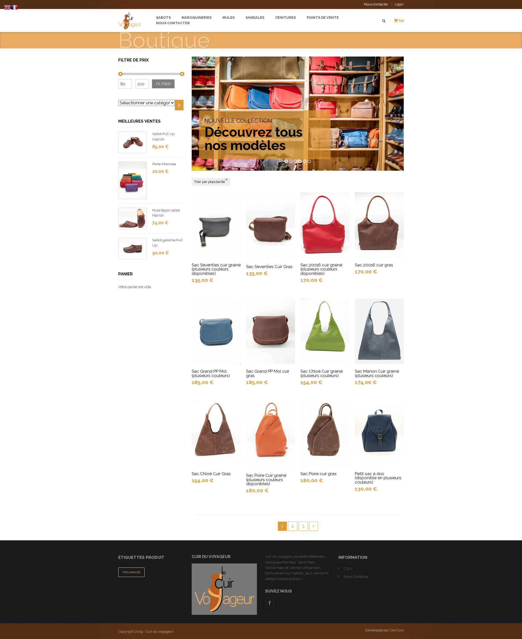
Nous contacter (376, 4)
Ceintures (285, 17)
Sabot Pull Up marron (163, 136)
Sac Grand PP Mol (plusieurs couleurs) (211, 373)
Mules (228, 17)
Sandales (255, 17)
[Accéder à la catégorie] (179, 105)
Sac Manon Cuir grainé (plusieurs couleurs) (377, 373)
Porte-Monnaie (164, 164)
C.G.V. (348, 568)
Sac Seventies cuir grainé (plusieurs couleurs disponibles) (216, 269)
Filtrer (163, 84)
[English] (7, 7)
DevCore (397, 630)
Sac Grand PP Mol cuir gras (267, 373)
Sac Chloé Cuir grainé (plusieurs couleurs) (321, 373)
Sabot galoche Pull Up (167, 242)
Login (399, 4)
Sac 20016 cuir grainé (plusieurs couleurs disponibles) (321, 269)
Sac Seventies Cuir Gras (269, 266)
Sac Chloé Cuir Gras (211, 473)
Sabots (163, 17)
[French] (14, 7)
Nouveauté (131, 572)
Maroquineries (197, 17)
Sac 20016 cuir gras (374, 265)
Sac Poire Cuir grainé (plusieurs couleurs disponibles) (266, 479)
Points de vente (323, 17)
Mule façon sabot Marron (166, 212)
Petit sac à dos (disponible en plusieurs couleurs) (378, 478)
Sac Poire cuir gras (318, 473)
